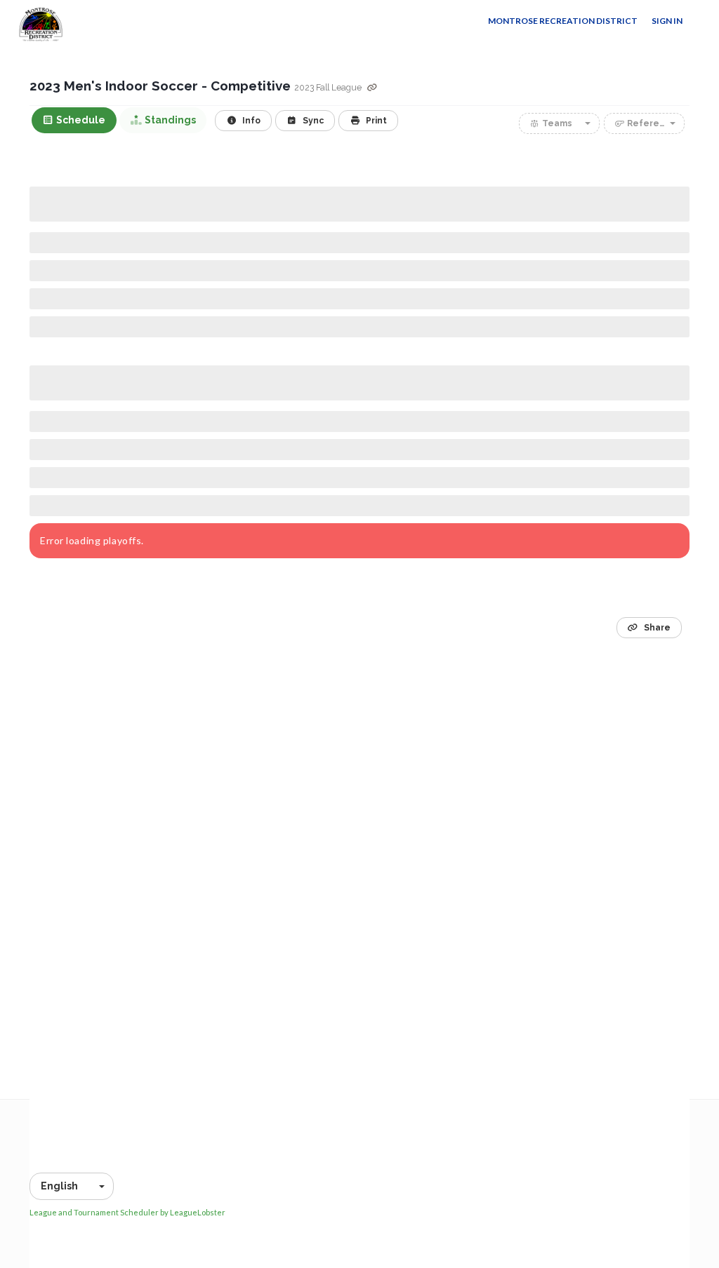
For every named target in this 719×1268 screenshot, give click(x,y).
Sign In (667, 20)
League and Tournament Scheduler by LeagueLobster (127, 1212)
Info (250, 121)
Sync (312, 121)
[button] (559, 123)
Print (375, 121)
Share (656, 628)
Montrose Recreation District (563, 20)
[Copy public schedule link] (372, 88)
